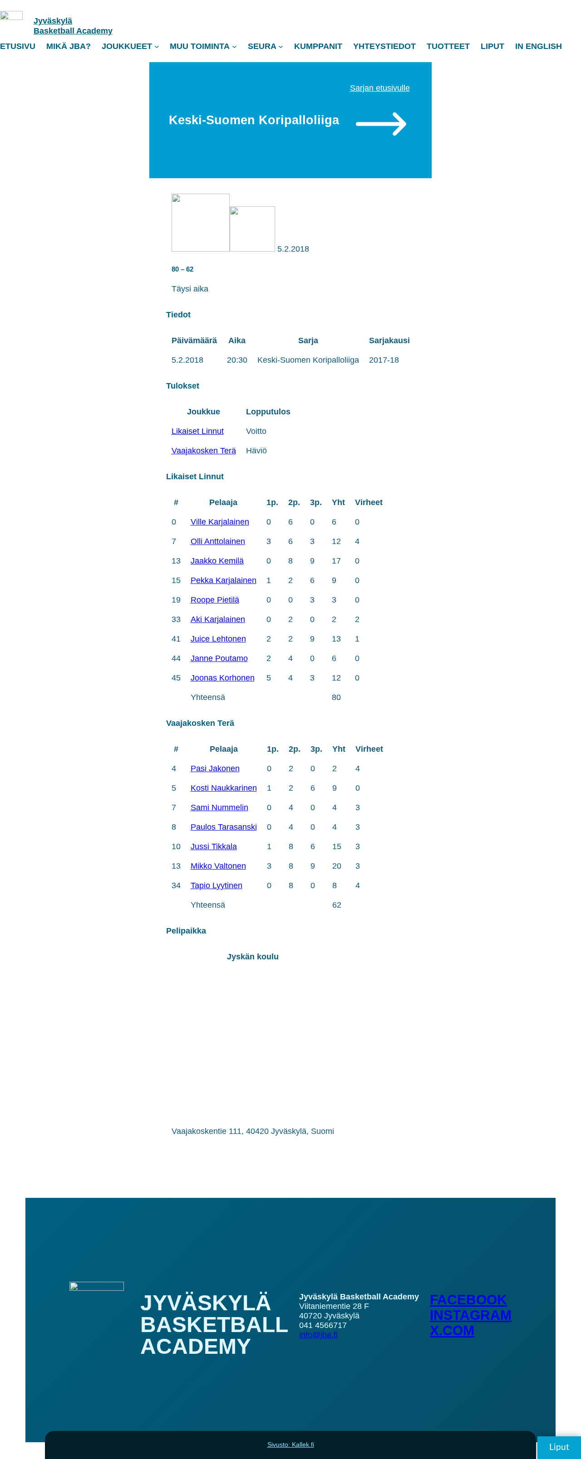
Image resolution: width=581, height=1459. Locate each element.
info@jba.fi (318, 1334)
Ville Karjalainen (220, 521)
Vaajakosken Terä (204, 450)
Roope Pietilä (215, 599)
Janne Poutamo (219, 658)
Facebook (468, 1299)
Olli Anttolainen (218, 541)
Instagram (471, 1315)
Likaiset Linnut (198, 431)
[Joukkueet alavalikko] (156, 46)
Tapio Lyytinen (216, 885)
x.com (452, 1330)
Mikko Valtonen (218, 866)
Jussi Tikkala (214, 846)
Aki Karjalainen (218, 619)
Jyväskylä (53, 20)
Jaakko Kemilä (217, 560)
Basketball (55, 30)
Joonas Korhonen (223, 677)
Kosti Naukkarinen (224, 788)
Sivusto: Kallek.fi (290, 1444)
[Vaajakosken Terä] (252, 248)
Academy (94, 30)
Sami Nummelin (219, 807)
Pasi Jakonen (215, 768)
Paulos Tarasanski (224, 827)
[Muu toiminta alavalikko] (234, 46)
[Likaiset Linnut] (201, 248)
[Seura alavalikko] (280, 46)
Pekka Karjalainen (223, 580)
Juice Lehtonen (218, 638)
